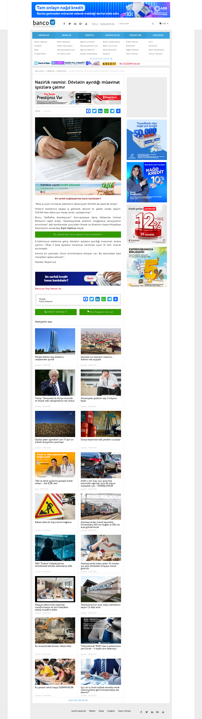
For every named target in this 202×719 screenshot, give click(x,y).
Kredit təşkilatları (65, 46)
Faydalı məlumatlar (88, 54)
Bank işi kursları (110, 46)
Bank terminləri (110, 50)
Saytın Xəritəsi (124, 711)
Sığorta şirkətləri (87, 42)
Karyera (106, 54)
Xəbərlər (43, 35)
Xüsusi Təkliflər (156, 54)
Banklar (66, 35)
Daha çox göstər (77, 700)
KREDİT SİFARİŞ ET (57, 312)
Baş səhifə (39, 71)
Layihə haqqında (78, 711)
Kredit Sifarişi (132, 42)
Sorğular (111, 711)
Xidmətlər (135, 35)
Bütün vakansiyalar (111, 42)
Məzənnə (158, 35)
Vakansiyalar (112, 35)
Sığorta (89, 35)
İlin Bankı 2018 (63, 54)
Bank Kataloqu (63, 42)
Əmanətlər (130, 46)
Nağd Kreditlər (132, 50)
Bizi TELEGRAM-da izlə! (130, 63)
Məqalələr (61, 71)
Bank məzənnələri (156, 50)
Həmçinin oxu (43, 321)
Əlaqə (101, 711)
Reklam (92, 711)
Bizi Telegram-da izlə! (101, 312)
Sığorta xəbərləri (87, 50)
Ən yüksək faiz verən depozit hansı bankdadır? (78, 234)
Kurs (151, 42)
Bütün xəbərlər (40, 42)
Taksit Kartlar (132, 54)
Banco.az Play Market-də (48, 288)
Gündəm (38, 46)
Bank (36, 50)
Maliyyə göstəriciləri (66, 50)
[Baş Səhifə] (44, 23)
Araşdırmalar (40, 54)
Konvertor (153, 46)
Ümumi (37, 111)
